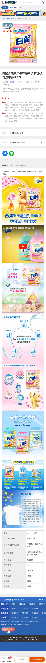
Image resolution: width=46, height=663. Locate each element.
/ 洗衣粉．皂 (26, 18)
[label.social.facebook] (5, 153)
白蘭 (12, 81)
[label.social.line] (11, 153)
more (41, 599)
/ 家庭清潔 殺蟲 (17, 18)
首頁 (3, 18)
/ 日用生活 (9, 18)
